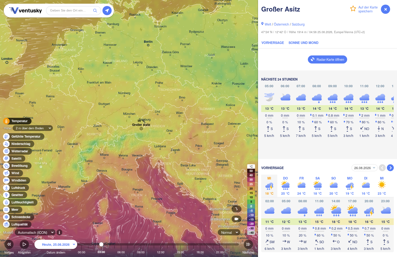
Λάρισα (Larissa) (243, 236)
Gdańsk (203, 10)
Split (180, 184)
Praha (159, 83)
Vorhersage (272, 42)
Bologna (127, 169)
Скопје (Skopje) (232, 203)
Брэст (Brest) (255, 47)
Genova (101, 171)
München (129, 114)
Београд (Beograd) (222, 163)
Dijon (60, 127)
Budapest (207, 124)
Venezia (137, 155)
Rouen (19, 93)
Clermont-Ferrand (40, 150)
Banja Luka (188, 165)
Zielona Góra (170, 52)
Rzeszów (238, 84)
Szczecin (160, 26)
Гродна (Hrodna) (257, 20)
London (6, 59)
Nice (84, 181)
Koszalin (177, 13)
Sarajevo (200, 179)
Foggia (170, 213)
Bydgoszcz (196, 32)
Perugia (138, 189)
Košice (230, 105)
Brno (182, 97)
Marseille (64, 187)
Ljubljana (160, 146)
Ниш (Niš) (237, 184)
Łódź (211, 55)
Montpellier (49, 182)
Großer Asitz (141, 125)
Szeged (219, 143)
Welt (268, 24)
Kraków (217, 83)
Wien (179, 113)
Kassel (107, 63)
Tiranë (215, 215)
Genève (72, 144)
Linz (157, 111)
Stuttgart (104, 104)
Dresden (152, 67)
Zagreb (175, 150)
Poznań (185, 44)
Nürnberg (124, 93)
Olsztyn (222, 20)
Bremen (100, 33)
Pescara (156, 199)
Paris (32, 102)
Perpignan (38, 195)
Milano (104, 155)
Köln (81, 69)
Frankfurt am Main (99, 82)
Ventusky (24, 10)
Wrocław (186, 66)
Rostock (135, 15)
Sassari (98, 223)
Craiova (257, 172)
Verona (123, 155)
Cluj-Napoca (255, 135)
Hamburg (113, 24)
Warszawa (228, 47)
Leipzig (137, 62)
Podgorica (209, 199)
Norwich (21, 40)
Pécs (198, 146)
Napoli (157, 221)
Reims (50, 96)
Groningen (77, 30)
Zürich (97, 126)
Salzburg (298, 24)
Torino (89, 161)
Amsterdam (59, 45)
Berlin (148, 42)
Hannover (110, 45)
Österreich (281, 24)
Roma (139, 206)
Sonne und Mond (303, 42)
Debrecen (234, 124)
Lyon (59, 151)
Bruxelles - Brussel (53, 68)
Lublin (244, 64)
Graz (169, 131)
